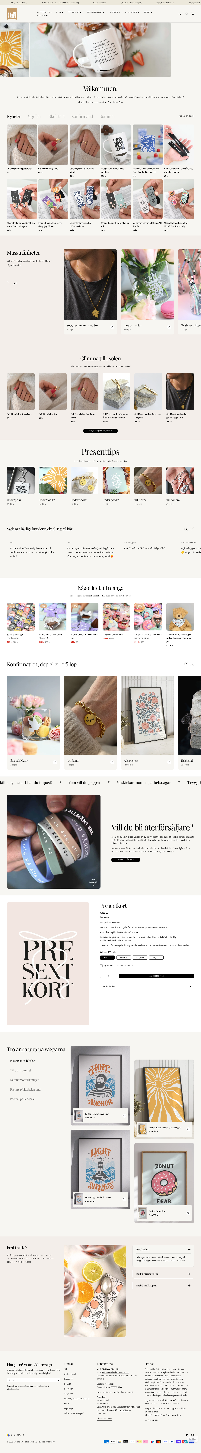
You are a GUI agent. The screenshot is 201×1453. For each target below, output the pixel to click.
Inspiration (68, 1379)
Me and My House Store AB (25, 1441)
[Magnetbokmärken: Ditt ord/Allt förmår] (148, 199)
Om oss (67, 1403)
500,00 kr (140, 957)
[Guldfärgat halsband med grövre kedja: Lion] (180, 391)
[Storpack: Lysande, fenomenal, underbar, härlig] (148, 616)
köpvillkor (43, 1386)
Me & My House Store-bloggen (77, 1398)
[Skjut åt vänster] (9, 283)
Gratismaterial (70, 1374)
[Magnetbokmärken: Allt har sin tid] (116, 199)
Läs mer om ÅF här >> (126, 859)
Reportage (68, 1408)
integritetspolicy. (13, 1389)
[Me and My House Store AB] (95, 1291)
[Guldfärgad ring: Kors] (53, 145)
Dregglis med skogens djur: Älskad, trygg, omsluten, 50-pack (179, 638)
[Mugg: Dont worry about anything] (116, 145)
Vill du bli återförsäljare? (74, 1413)
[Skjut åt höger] (15, 283)
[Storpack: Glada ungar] (116, 616)
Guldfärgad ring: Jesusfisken (19, 168)
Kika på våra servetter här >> (173, 1260)
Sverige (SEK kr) (17, 1435)
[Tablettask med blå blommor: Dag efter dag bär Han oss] (148, 145)
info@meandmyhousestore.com (115, 1372)
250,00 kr (124, 957)
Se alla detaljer (109, 986)
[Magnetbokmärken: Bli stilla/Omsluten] (85, 199)
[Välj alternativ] (124, 1116)
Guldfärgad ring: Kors (48, 168)
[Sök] (180, 14)
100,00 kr (107, 957)
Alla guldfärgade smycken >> (100, 430)
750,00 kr (156, 957)
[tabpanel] (100, 178)
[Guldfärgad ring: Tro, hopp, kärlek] (85, 145)
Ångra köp (68, 1393)
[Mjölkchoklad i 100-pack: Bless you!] (52, 616)
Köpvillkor (68, 1388)
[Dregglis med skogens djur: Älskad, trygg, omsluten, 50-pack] (180, 616)
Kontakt (67, 1384)
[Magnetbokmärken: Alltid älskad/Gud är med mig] (179, 199)
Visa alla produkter (186, 116)
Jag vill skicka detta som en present (118, 965)
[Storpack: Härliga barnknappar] (21, 616)
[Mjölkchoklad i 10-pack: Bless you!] (84, 616)
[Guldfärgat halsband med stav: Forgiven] (148, 391)
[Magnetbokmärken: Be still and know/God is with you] (22, 199)
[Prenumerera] (58, 1380)
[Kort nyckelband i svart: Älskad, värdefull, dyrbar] (179, 145)
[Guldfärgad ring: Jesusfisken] (22, 145)
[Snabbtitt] (34, 129)
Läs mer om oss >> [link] (104, 1418)
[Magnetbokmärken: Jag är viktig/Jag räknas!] (53, 199)
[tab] (14, 116)
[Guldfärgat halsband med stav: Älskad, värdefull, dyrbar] (116, 391)
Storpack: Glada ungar (113, 634)
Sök (65, 1369)
